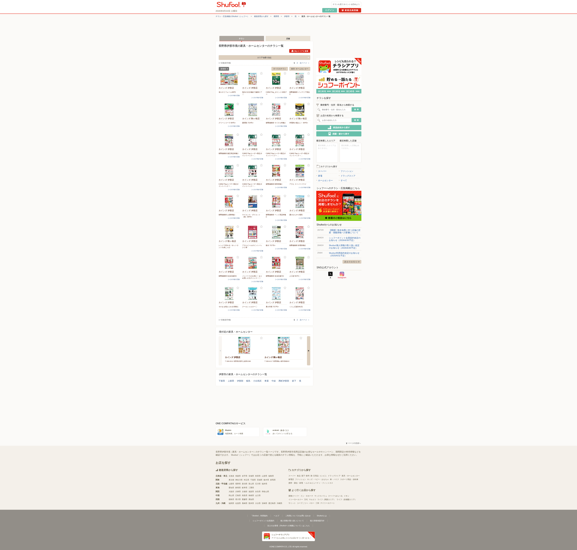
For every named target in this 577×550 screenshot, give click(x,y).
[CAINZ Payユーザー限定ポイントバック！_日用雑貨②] (299, 140)
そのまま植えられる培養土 (228, 307)
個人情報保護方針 (317, 521)
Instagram (342, 275)
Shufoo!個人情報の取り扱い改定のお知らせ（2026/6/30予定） (344, 246)
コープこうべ (302, 503)
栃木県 (266, 480)
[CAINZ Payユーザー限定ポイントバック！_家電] (252, 171)
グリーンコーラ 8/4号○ (227, 123)
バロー (311, 503)
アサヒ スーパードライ (297, 184)
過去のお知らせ (351, 262)
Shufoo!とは (322, 516)
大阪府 (231, 492)
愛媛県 (244, 499)
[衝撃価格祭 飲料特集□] (276, 171)
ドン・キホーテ (307, 496)
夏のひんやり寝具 (296, 215)
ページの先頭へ (353, 443)
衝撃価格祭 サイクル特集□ (275, 123)
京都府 (244, 492)
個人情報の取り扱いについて (292, 521)
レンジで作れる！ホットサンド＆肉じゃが (228, 246)
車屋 (266, 381)
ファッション (347, 171)
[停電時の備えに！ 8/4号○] (299, 109)
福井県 (264, 484)
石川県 (258, 484)
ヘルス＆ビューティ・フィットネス (318, 483)
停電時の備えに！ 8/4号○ (298, 123)
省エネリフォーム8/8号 (227, 92)
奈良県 (258, 492)
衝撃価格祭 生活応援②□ (228, 276)
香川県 (238, 499)
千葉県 (253, 480)
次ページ (305, 63)
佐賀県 (238, 503)
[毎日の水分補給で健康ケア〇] (252, 79)
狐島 (248, 381)
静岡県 (238, 488)
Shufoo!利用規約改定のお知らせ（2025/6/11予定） (344, 254)
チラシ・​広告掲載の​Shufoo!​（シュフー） (232, 16)
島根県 (251, 495)
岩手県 (244, 476)
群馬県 (273, 480)
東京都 (231, 480)
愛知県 (231, 488)
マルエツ (312, 499)
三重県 (251, 488)
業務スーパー (293, 496)
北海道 (231, 476)
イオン (346, 496)
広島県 (238, 495)
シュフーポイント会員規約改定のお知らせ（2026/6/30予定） (344, 239)
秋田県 (258, 476)
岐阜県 (244, 488)
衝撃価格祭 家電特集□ (297, 245)
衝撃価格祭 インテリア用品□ (299, 93)
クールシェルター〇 (249, 307)
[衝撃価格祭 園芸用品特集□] (229, 140)
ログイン (329, 10)
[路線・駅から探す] (338, 133)
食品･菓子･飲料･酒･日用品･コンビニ (312, 476)
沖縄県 (279, 503)
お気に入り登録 (238, 73)
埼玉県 (246, 480)
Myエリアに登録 (299, 51)
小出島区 (257, 381)
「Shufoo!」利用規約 (259, 516)
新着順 (222, 69)
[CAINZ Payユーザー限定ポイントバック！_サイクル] (229, 171)
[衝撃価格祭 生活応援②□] (229, 262)
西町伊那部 (284, 381)
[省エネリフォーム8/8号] (229, 79)
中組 (274, 381)
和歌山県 (265, 492)
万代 (306, 499)
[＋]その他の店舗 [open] (234, 95)
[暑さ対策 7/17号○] (276, 293)
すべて (344, 180)
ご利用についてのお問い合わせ (298, 516)
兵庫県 (238, 492)
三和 (317, 503)
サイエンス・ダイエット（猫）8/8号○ (251, 216)
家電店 (291, 479)
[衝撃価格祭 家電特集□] (299, 232)
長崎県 (244, 503)
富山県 (251, 484)
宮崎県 (264, 503)
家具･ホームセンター (299, 69)
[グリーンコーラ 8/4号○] (229, 109)
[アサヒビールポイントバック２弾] (252, 232)
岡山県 (231, 495)
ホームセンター (325, 180)
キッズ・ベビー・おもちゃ (318, 479)
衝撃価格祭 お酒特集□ (227, 215)
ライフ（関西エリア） (326, 499)
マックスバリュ (320, 496)
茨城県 (259, 480)
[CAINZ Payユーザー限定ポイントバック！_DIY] (252, 140)
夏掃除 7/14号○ (247, 123)
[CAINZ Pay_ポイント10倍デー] (276, 79)
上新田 (231, 381)
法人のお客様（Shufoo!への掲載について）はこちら (288, 526)
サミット (292, 503)
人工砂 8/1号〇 (294, 276)
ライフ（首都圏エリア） (346, 499)
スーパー (322, 171)
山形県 (264, 476)
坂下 (294, 381)
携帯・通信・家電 (295, 483)
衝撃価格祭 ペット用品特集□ (276, 216)
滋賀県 (251, 492)
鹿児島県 (272, 503)
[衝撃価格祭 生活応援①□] (276, 262)
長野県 (276, 16)
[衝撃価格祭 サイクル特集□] (276, 109)
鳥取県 (244, 495)
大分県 (258, 503)
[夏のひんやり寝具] (299, 201)
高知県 (251, 499)
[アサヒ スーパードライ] (299, 171)
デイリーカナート (327, 503)
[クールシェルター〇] (252, 293)
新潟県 (244, 484)
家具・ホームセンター (351, 476)
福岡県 (231, 503)
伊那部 (240, 381)
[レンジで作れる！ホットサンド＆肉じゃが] (229, 232)
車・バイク (334, 479)
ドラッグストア (348, 176)
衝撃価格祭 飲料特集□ (274, 184)
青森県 (238, 476)
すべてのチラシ (279, 69)
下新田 (222, 381)
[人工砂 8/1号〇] (299, 262)
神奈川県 (239, 480)
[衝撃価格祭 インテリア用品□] (299, 79)
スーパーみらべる (335, 496)
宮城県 (251, 476)
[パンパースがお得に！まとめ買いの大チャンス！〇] (252, 262)
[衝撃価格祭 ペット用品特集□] (276, 201)
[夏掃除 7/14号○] (252, 109)
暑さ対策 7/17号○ (272, 307)
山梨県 (231, 484)
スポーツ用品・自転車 (349, 479)
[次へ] (308, 350)
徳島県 (231, 499)
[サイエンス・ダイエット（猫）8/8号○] (252, 201)
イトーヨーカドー (295, 499)
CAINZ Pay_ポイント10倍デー (276, 93)
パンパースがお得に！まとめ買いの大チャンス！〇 (252, 277)
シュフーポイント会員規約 (263, 521)
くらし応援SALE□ (296, 307)
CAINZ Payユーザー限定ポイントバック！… (252, 154)
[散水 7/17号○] (276, 232)
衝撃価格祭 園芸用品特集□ (228, 153)
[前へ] (220, 350)
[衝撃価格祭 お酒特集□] (229, 201)
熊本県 (251, 503)
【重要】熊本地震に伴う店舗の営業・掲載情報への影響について (344, 231)
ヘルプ (276, 516)
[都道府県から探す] (338, 127)
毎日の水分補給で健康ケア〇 (252, 93)
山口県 (258, 495)
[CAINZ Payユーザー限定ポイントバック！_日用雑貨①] (276, 140)
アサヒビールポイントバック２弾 (252, 246)
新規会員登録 (350, 10)
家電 (320, 176)
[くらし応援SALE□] (299, 293)
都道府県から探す (261, 16)
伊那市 (287, 16)
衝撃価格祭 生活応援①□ (275, 276)
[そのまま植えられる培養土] (229, 293)
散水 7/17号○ (270, 245)
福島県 (271, 476)
